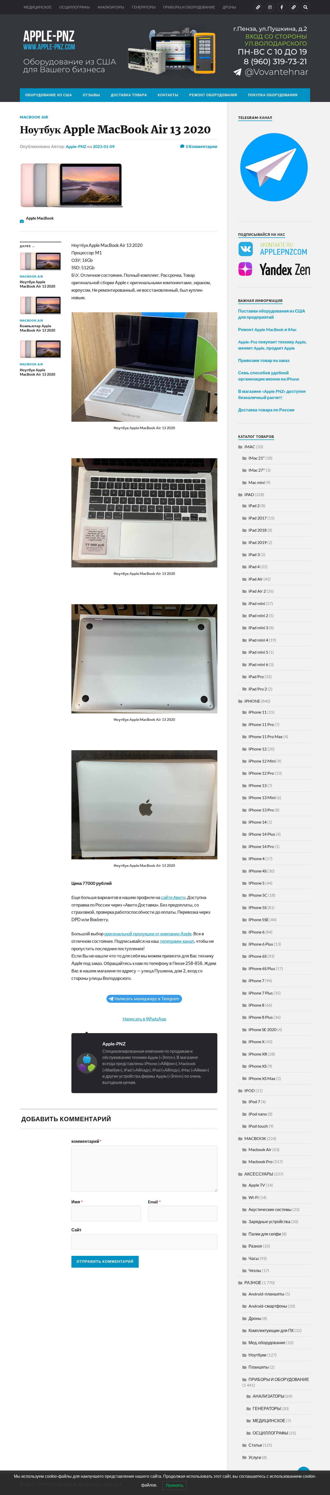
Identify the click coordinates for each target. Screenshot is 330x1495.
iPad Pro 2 (258, 688)
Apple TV (257, 1184)
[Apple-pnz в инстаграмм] (270, 7)
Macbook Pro (261, 1161)
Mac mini (257, 482)
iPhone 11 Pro (261, 724)
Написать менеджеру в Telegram (146, 998)
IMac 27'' (257, 470)
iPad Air (256, 578)
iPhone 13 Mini (262, 797)
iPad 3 (254, 554)
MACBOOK (255, 1138)
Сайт (76, 1229)
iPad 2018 (258, 530)
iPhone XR (258, 1053)
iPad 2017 (258, 517)
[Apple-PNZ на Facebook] (281, 7)
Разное (255, 1245)
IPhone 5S (258, 907)
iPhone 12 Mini (262, 760)
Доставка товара (129, 95)
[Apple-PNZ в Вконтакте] (258, 7)
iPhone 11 (258, 712)
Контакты (168, 95)
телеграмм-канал (177, 941)
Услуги (255, 1457)
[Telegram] (293, 7)
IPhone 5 (257, 882)
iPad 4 (254, 566)
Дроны (255, 1318)
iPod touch (258, 1126)
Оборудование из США (48, 95)
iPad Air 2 (257, 591)
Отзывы (91, 95)
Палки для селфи (265, 1233)
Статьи (255, 1444)
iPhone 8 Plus (261, 1017)
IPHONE (252, 700)
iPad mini (257, 603)
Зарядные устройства (269, 1221)
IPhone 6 (257, 931)
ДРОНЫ (229, 7)
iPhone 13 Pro (261, 809)
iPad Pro (256, 676)
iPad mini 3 (258, 627)
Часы (254, 1258)
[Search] (305, 7)
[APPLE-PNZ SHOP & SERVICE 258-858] (165, 51)
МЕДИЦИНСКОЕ (38, 7)
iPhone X (257, 1041)
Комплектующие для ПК (271, 1330)
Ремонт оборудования (213, 95)
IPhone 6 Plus (261, 943)
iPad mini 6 (258, 664)
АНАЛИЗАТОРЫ (110, 7)
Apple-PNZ (76, 146)
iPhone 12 (258, 748)
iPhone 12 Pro (261, 773)
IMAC (249, 446)
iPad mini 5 (258, 652)
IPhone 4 (257, 858)
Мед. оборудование (267, 1342)
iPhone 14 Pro (261, 846)
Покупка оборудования (273, 95)
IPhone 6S (258, 956)
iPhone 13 (258, 785)
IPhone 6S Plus (262, 968)
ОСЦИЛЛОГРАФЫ (74, 7)
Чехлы (255, 1270)
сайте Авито (173, 897)
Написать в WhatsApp (144, 1019)
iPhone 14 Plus (262, 834)
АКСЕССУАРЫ (258, 1173)
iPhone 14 (258, 821)
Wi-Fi (254, 1197)
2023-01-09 (103, 146)
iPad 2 (254, 505)
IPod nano (258, 1113)
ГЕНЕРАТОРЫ (143, 7)
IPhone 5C (258, 895)
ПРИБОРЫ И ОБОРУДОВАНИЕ (189, 7)
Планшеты (259, 1366)
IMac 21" (257, 457)
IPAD (249, 494)
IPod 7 (254, 1101)
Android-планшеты (266, 1293)
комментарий (86, 1141)
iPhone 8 (256, 1005)
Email (154, 1202)
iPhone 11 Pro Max (266, 736)
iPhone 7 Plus (261, 992)
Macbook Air (34, 117)
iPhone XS (258, 1066)
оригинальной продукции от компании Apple (148, 933)
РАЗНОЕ (252, 1282)
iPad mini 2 (258, 615)
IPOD (249, 1090)
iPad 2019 (258, 542)
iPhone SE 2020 (262, 1029)
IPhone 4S (258, 870)
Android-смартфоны (268, 1305)
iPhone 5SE (259, 919)
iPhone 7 (256, 980)
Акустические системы (270, 1209)
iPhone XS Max (262, 1078)
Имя (77, 1202)
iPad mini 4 (258, 639)
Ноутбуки (257, 1354)
